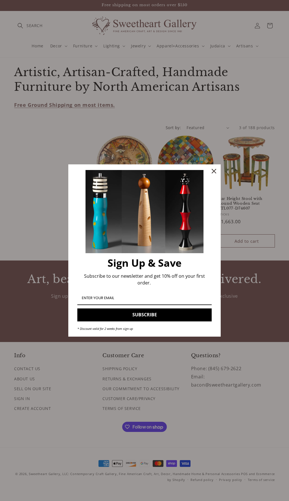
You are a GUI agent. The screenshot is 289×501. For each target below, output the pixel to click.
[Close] (214, 171)
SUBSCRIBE (144, 315)
